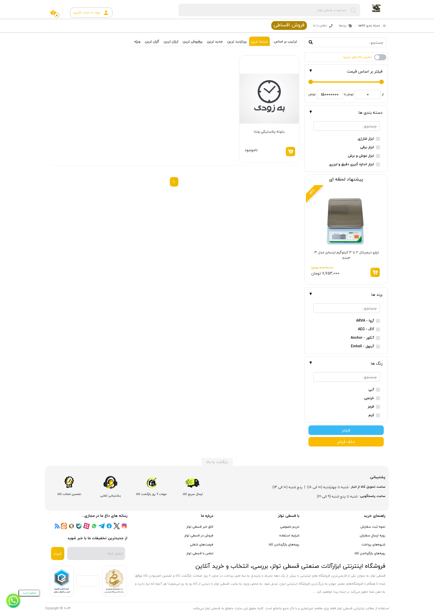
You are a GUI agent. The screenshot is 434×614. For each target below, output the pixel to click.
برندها (343, 25)
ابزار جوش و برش (361, 156)
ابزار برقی (367, 147)
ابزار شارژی (366, 139)
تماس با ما (320, 25)
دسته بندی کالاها (369, 25)
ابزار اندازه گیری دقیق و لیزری (351, 164)
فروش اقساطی (289, 25)
